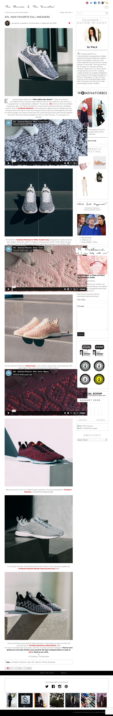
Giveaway (51, 662)
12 (90, 410)
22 (101, 412)
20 (94, 412)
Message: (80, 306)
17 (82, 412)
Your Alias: (81, 299)
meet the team (47, 673)
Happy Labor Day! (66, 12)
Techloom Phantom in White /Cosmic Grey (32, 240)
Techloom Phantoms (25, 108)
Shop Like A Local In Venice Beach (17, 12)
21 (98, 412)
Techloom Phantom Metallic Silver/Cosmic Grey (36, 569)
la (10, 662)
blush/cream (30, 366)
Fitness (44, 662)
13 (94, 410)
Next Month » (101, 420)
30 (79, 417)
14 (98, 410)
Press (63, 673)
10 (83, 410)
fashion (38, 662)
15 (101, 410)
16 (79, 412)
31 (82, 417)
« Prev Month (82, 420)
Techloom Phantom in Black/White (42, 645)
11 (86, 410)
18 (86, 412)
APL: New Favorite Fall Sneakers (27, 17)
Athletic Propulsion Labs (21, 662)
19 (90, 412)
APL (30, 652)
